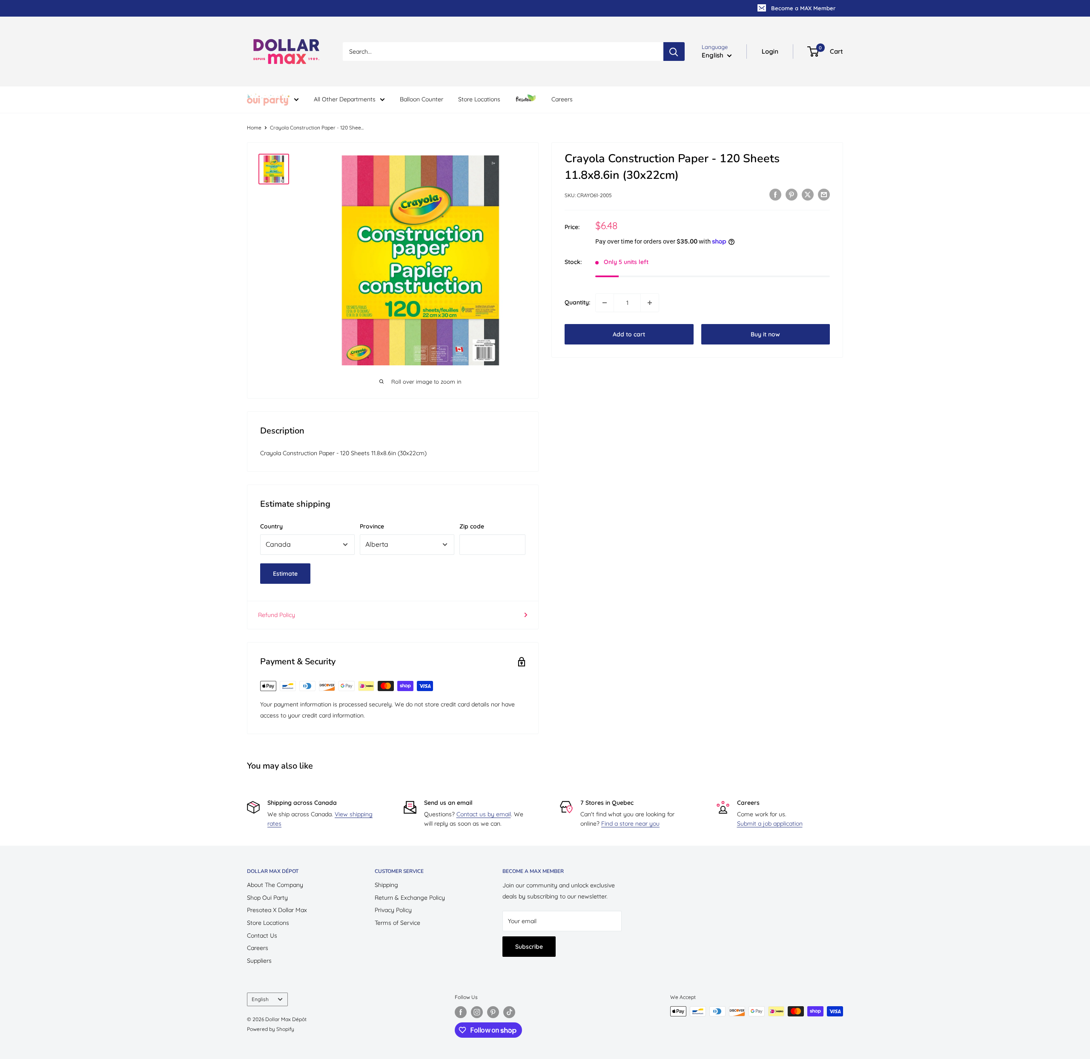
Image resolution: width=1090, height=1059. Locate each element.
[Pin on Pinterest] (791, 195)
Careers (562, 99)
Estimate (285, 573)
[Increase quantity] (650, 303)
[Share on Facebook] (775, 195)
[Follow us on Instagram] (477, 1012)
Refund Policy (276, 615)
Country (271, 526)
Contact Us (262, 935)
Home (254, 127)
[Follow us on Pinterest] (493, 1012)
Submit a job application (770, 823)
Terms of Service (397, 923)
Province (372, 526)
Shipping (386, 885)
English (260, 999)
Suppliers (259, 960)
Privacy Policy (393, 910)
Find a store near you (630, 823)
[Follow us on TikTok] (509, 1012)
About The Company (275, 885)
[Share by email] (824, 195)
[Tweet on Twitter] (808, 195)
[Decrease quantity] (605, 303)
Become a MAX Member (803, 8)
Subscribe (529, 946)
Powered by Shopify (270, 1029)
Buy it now (765, 334)
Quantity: (577, 303)
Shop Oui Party (267, 897)
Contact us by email (483, 814)
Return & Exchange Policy (410, 897)
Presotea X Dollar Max (277, 910)
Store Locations (479, 99)
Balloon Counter (421, 99)
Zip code (471, 526)
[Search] (674, 51)
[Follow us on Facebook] (461, 1012)
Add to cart (629, 334)
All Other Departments (345, 99)
